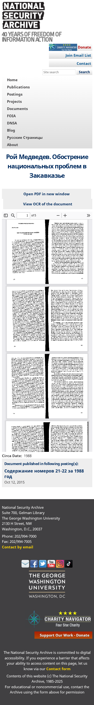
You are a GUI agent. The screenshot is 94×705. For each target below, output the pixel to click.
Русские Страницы (25, 137)
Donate (84, 47)
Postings (14, 94)
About (12, 144)
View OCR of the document (47, 204)
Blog (11, 130)
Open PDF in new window (46, 193)
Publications (18, 87)
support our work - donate (64, 635)
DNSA (12, 123)
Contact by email (17, 547)
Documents (17, 108)
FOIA (11, 115)
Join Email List (78, 55)
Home (12, 79)
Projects (14, 101)
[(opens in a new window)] (25, 566)
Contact (84, 63)
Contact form (58, 668)
